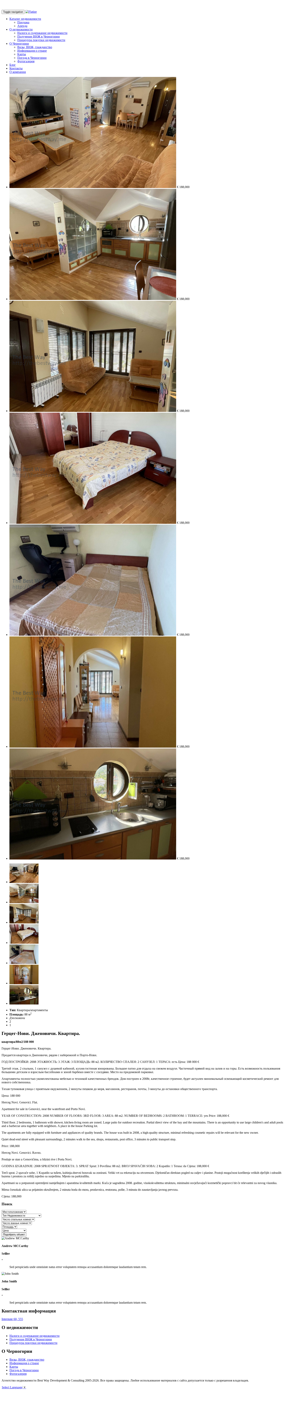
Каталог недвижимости (25, 18)
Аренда (22, 26)
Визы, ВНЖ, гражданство (34, 47)
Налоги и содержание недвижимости (42, 33)
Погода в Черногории (32, 57)
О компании (17, 72)
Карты (21, 54)
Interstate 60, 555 (12, 1319)
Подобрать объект (14, 1234)
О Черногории (19, 43)
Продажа (23, 22)
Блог (12, 64)
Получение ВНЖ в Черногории (38, 36)
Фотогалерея (25, 61)
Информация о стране (32, 50)
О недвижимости (21, 29)
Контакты (16, 68)
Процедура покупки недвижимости (41, 40)
